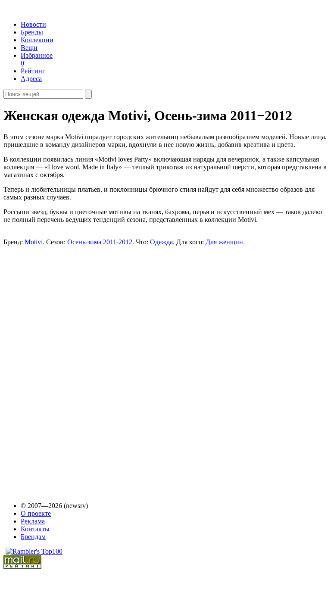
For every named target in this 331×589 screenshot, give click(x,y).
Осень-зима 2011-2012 (99, 242)
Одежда (161, 242)
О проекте (36, 513)
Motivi (34, 242)
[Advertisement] (70, 356)
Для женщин (224, 242)
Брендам (33, 536)
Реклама (33, 521)
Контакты (35, 529)
